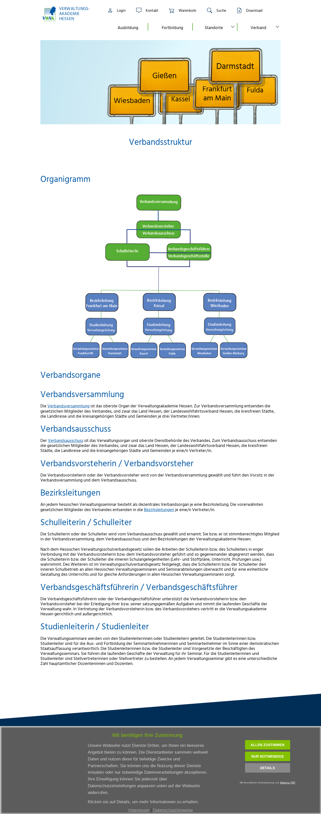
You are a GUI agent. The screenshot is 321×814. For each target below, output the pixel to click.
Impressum (138, 810)
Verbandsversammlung (68, 406)
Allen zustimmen (267, 745)
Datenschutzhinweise (173, 810)
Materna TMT (287, 782)
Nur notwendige (267, 756)
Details (267, 768)
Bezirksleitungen (159, 509)
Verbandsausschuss (65, 440)
